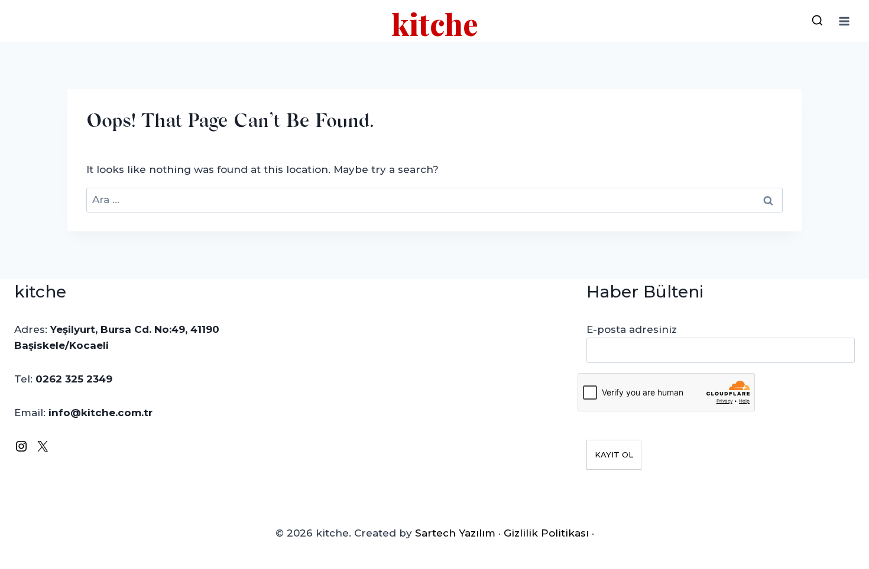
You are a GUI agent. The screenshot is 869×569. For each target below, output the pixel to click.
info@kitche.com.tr (100, 412)
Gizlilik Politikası (546, 533)
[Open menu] (844, 21)
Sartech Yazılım (455, 533)
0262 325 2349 (73, 379)
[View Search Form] (817, 21)
